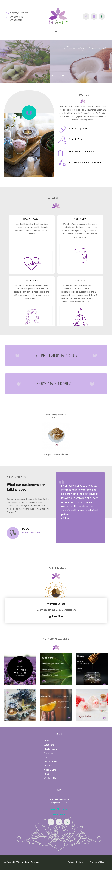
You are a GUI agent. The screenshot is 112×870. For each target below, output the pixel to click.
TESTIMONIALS (16, 477)
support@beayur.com (19, 12)
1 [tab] (52, 75)
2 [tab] (57, 75)
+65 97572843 (59, 814)
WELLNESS (80, 280)
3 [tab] (63, 75)
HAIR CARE (32, 280)
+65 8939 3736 (16, 17)
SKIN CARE (80, 219)
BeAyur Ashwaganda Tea (56, 454)
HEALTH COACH (31, 219)
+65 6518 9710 (16, 20)
